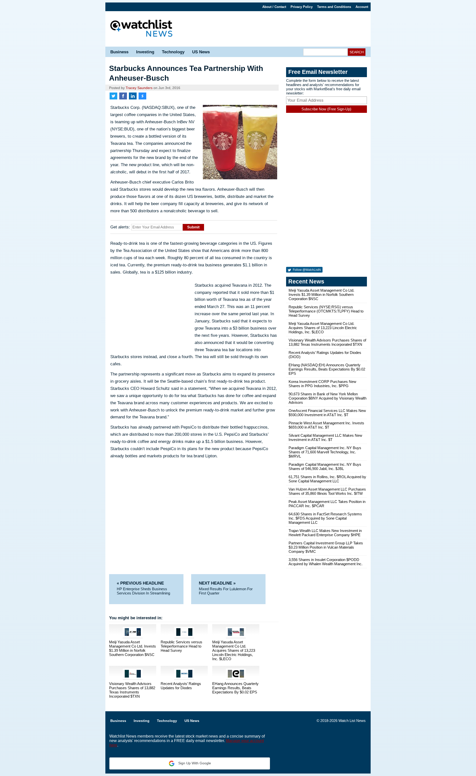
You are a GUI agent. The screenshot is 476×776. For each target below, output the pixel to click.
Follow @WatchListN (306, 270)
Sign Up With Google (194, 763)
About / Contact (274, 7)
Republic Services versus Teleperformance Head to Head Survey (181, 646)
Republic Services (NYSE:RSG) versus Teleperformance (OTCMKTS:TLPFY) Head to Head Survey (326, 311)
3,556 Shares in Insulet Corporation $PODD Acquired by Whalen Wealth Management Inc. (325, 562)
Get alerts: (120, 227)
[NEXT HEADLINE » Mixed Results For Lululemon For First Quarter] (228, 576)
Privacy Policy (302, 7)
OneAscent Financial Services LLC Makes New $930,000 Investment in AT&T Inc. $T (327, 412)
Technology (173, 52)
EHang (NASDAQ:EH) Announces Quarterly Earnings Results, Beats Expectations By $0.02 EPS (327, 369)
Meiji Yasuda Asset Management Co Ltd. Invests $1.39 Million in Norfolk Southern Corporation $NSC (132, 648)
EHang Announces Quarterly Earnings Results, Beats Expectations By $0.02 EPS (235, 688)
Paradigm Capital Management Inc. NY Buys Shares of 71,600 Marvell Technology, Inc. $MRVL (325, 452)
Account (362, 7)
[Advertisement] (274, 28)
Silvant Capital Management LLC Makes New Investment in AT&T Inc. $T (325, 437)
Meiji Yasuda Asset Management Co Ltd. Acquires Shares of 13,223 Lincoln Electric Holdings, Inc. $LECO (233, 650)
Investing (145, 52)
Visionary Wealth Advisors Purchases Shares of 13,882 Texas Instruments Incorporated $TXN (132, 690)
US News (201, 52)
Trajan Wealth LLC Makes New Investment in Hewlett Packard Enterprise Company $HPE (325, 532)
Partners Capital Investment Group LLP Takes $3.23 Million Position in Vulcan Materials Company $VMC (326, 547)
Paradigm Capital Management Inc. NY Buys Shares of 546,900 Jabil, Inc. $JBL (325, 466)
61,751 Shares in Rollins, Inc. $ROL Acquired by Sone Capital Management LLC (327, 479)
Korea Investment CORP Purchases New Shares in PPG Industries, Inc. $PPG (322, 383)
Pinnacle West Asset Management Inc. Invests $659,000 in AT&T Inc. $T (326, 425)
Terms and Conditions (334, 7)
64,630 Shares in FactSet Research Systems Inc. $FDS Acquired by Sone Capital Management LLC (325, 518)
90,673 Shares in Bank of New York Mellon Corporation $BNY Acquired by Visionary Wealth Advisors (327, 398)
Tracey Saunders (139, 88)
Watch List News (352, 720)
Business (119, 52)
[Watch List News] (141, 29)
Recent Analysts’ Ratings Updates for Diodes (181, 686)
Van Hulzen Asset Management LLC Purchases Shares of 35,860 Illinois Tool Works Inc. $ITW (327, 491)
